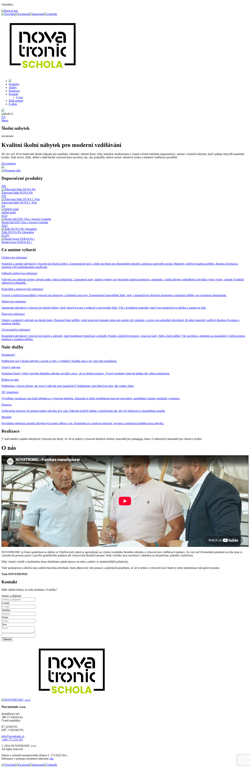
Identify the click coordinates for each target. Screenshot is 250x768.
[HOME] (10, 80)
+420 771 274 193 (12, 739)
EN (3, 117)
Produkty (14, 84)
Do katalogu (8, 163)
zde (51, 758)
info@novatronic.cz (12, 736)
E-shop (13, 104)
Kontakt (13, 94)
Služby (13, 87)
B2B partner (16, 100)
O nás (19, 97)
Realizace (14, 90)
